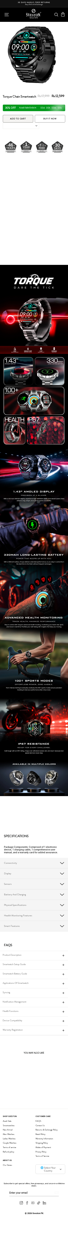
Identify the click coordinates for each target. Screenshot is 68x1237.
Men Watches (8, 1134)
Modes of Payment (43, 1147)
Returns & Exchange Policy (46, 1129)
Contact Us (40, 1125)
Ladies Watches (9, 1138)
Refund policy (8, 1151)
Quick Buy (24, 1100)
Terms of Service (42, 1156)
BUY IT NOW (50, 118)
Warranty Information (44, 1138)
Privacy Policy (40, 1151)
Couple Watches (9, 1142)
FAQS (38, 1121)
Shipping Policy (41, 1142)
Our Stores (7, 1165)
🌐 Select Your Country (48, 1169)
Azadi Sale (7, 1121)
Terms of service (9, 1147)
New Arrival (8, 1129)
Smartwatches (9, 1125)
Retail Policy (40, 1134)
